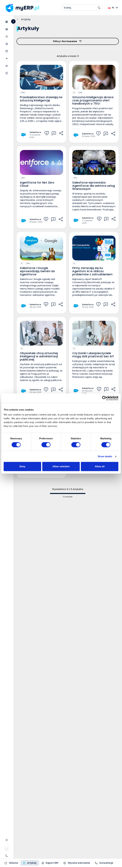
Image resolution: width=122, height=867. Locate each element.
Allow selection (61, 466)
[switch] (46, 444)
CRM (23, 92)
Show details (105, 456)
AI (74, 92)
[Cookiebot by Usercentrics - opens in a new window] (104, 398)
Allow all (100, 466)
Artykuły (32, 862)
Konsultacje (106, 862)
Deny (22, 466)
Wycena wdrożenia (78, 862)
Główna (13, 862)
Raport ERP (51, 862)
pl (113, 7)
